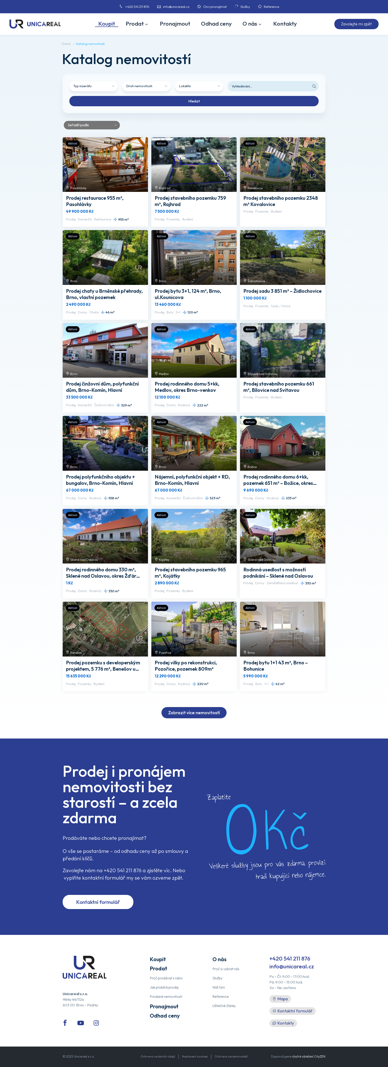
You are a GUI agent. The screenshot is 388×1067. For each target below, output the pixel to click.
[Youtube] (80, 1023)
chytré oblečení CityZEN (308, 1056)
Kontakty (285, 23)
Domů (66, 44)
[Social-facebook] (65, 1023)
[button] (356, 24)
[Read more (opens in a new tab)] (129, 7)
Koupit (106, 23)
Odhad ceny (216, 23)
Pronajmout (175, 23)
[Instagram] (96, 1023)
